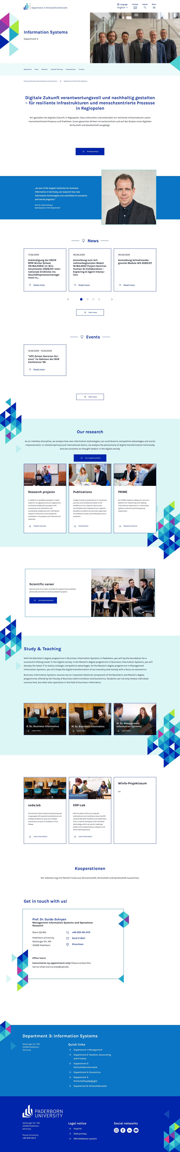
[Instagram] (116, 1130)
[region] (89, 69)
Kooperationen (71, 69)
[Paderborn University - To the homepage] (26, 6)
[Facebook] (122, 1130)
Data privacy (80, 1133)
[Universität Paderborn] (90, 1111)
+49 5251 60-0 (29, 1138)
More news (93, 312)
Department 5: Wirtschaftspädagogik (85, 1079)
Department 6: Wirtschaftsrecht (90, 1086)
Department (28, 69)
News (36, 69)
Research (44, 69)
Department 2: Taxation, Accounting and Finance (92, 1056)
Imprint (78, 1128)
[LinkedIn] (129, 1130)
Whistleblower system (85, 1138)
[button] (123, 6)
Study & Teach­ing (57, 69)
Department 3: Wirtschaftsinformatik (49, 8)
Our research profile (92, 458)
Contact (81, 69)
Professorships (92, 151)
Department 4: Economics (87, 1072)
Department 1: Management (88, 1049)
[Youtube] (136, 1130)
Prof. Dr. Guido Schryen (49, 919)
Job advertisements (45, 600)
